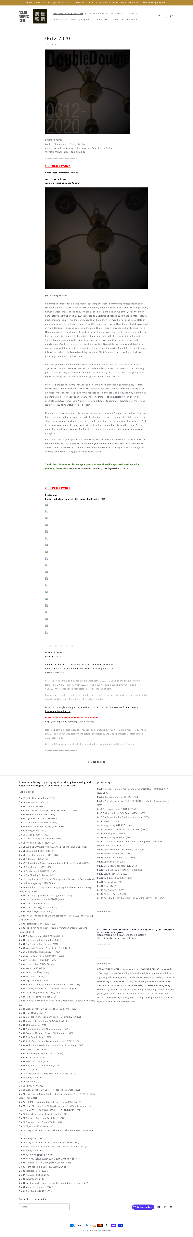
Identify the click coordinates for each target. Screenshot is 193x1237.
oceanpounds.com (104, 668)
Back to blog (98, 761)
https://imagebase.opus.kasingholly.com (116, 938)
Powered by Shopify (105, 1231)
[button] (69, 13)
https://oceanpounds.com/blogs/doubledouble (69, 721)
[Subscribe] (66, 1207)
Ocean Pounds (92, 1231)
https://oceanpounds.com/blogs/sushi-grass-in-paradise (98, 468)
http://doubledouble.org (58, 711)
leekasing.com (52, 729)
